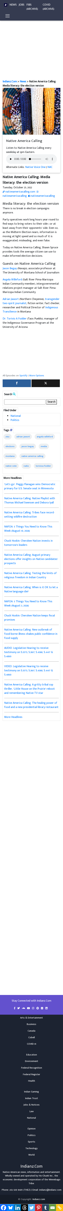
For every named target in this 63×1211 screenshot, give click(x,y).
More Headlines (13, 717)
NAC (49, 167)
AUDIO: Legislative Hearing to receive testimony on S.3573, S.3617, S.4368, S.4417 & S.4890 (28, 652)
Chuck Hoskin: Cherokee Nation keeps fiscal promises (29, 617)
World (31, 1155)
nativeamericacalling (15, 196)
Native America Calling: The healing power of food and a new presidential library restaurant (31, 705)
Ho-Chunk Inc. (46, 1176)
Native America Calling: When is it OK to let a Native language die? (31, 589)
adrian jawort (23, 437)
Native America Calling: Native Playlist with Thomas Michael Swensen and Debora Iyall (29, 500)
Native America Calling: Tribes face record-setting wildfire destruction (29, 514)
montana (10, 456)
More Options (36, 376)
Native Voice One (35, 167)
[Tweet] (45, 383)
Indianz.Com (10, 81)
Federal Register (31, 1074)
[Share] (17, 383)
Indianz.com (39, 1199)
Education (31, 1055)
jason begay (28, 446)
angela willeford (45, 437)
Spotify (23, 376)
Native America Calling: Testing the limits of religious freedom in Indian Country (30, 575)
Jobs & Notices (31, 1105)
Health (31, 1081)
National (15, 416)
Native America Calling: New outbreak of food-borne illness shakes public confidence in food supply (30, 633)
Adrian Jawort (11, 299)
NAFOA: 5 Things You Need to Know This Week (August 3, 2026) (28, 603)
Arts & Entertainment (31, 1018)
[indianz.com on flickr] (42, 1008)
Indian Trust (31, 1098)
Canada (31, 1031)
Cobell (31, 1037)
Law (32, 1111)
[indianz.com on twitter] (18, 1008)
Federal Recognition (31, 1068)
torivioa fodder (43, 466)
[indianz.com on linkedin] (46, 1008)
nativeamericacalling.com (20, 191)
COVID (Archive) (48, 6)
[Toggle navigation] (7, 16)
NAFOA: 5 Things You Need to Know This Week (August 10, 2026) (28, 528)
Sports (31, 1142)
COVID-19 (31, 1044)
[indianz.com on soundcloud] (24, 1008)
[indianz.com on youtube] (29, 1008)
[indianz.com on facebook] (15, 1008)
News (13, 4)
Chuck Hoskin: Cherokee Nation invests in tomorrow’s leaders (28, 542)
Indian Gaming (31, 1092)
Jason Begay (10, 268)
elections (10, 446)
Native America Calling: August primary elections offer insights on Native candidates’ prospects (31, 559)
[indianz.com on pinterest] (38, 1008)
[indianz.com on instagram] (33, 1008)
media (44, 446)
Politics (14, 420)
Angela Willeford (12, 279)
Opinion (31, 1129)
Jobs (21, 4)
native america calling (32, 456)
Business (31, 1024)
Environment (31, 1061)
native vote (11, 466)
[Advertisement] (31, 46)
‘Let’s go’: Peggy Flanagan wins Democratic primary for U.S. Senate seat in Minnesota (29, 486)
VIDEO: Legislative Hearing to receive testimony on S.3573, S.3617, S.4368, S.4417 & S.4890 (28, 670)
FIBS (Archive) (32, 6)
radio (26, 466)
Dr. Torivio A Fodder (14, 318)
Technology (31, 1148)
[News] (5, 4)
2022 (7, 437)
